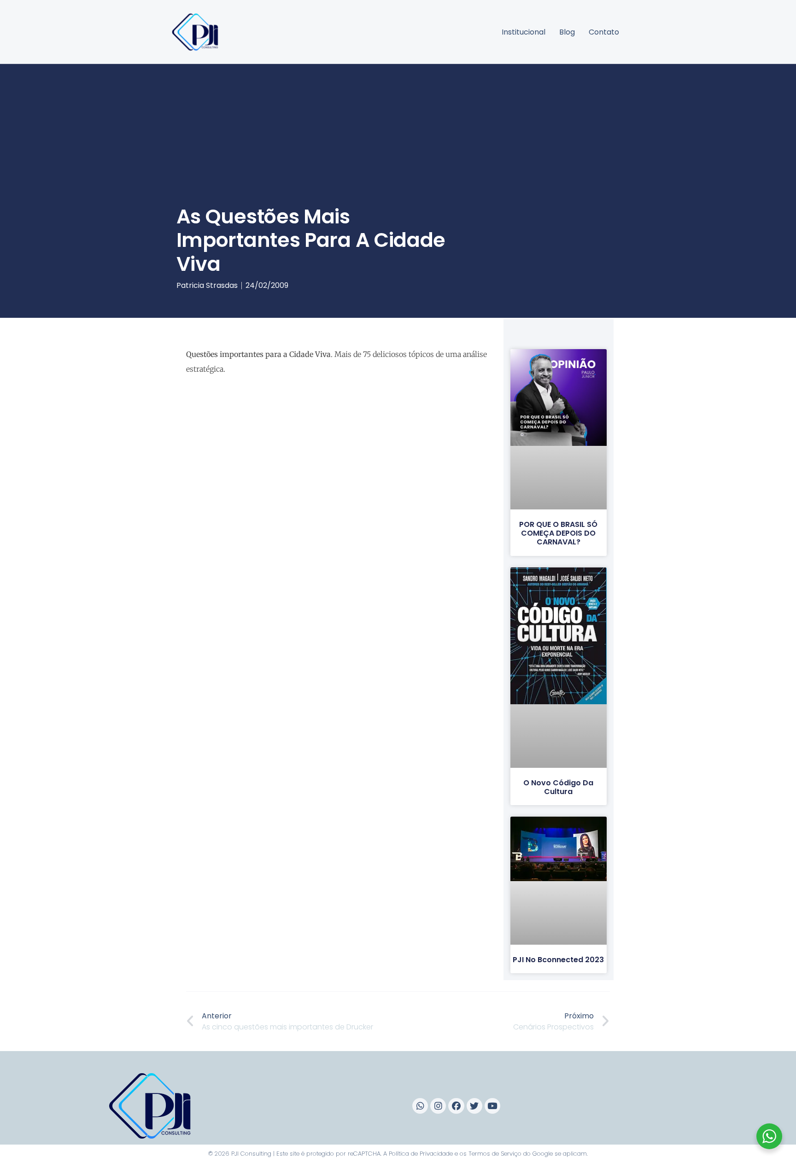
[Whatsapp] (420, 1106)
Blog (567, 32)
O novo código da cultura (558, 787)
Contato (604, 32)
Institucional (523, 32)
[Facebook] (456, 1106)
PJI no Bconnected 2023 (558, 959)
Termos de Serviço (494, 1153)
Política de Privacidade (421, 1153)
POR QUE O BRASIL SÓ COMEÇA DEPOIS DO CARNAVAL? (558, 533)
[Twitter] (474, 1106)
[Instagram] (438, 1106)
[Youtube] (492, 1106)
